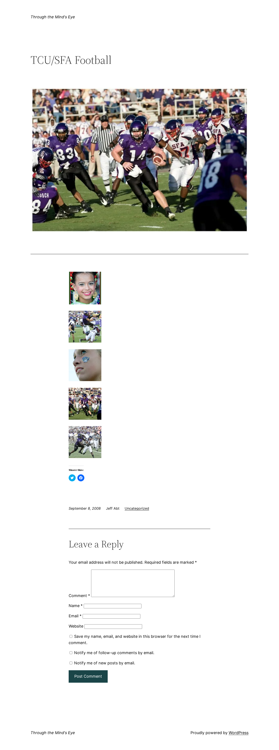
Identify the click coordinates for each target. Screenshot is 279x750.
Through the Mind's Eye (53, 17)
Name (76, 605)
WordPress (238, 732)
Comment (79, 595)
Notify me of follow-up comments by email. (114, 652)
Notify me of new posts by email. (104, 663)
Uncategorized (137, 508)
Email (75, 616)
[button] (139, 160)
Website (76, 626)
